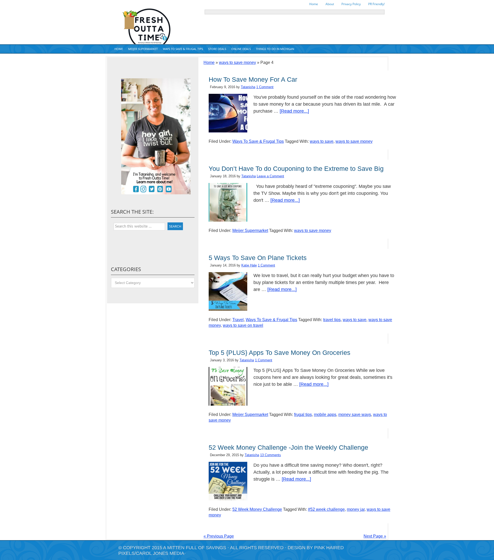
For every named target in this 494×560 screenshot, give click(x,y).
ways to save (321, 141)
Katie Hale (249, 265)
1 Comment (265, 87)
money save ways (354, 414)
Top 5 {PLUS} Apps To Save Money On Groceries (279, 352)
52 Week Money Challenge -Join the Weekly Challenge (288, 447)
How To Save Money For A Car (253, 79)
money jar (356, 509)
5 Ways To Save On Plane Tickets (258, 257)
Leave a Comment (270, 176)
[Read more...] (294, 111)
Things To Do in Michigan (275, 49)
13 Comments (270, 455)
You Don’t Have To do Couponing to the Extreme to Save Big (296, 168)
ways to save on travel (243, 325)
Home (313, 4)
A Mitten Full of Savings (194, 547)
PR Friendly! (376, 4)
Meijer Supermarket (143, 49)
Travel (238, 319)
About (329, 4)
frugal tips (303, 414)
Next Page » (375, 536)
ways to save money (237, 62)
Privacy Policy (351, 4)
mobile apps (325, 414)
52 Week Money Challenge (257, 509)
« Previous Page (219, 536)
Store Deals (217, 49)
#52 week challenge (326, 509)
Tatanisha (248, 87)
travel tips (332, 319)
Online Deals (241, 49)
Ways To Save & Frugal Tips (183, 49)
